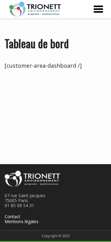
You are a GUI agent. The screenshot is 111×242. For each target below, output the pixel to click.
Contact (12, 216)
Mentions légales (22, 221)
